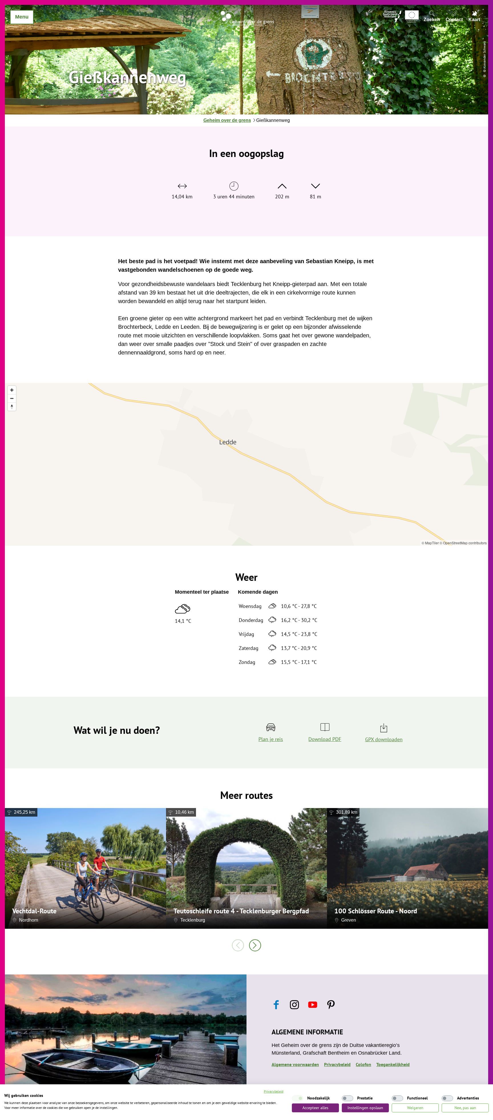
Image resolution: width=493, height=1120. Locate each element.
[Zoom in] (12, 390)
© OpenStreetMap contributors (463, 542)
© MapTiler (430, 542)
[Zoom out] (12, 398)
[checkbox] (297, 1098)
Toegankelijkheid (393, 1064)
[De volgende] (255, 945)
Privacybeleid (337, 1064)
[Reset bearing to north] (12, 406)
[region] (246, 464)
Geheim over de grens (227, 120)
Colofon (363, 1064)
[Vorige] (238, 945)
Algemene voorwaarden (295, 1064)
